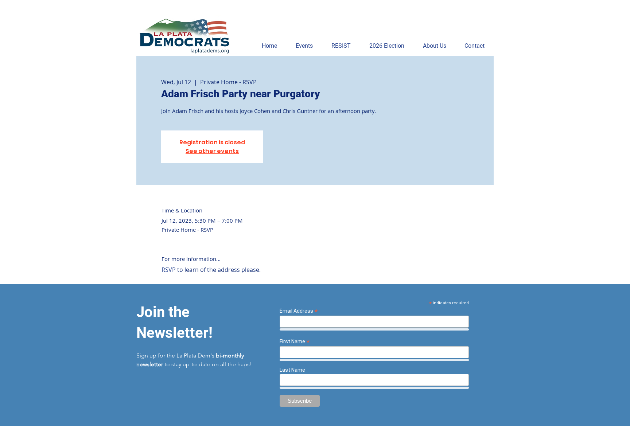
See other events (212, 151)
